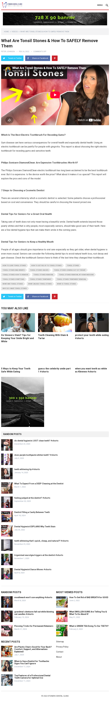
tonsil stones (73, 265)
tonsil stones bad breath (14, 270)
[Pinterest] (55, 58)
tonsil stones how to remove (15, 275)
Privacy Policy (62, 647)
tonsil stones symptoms (13, 279)
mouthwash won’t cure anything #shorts (33, 597)
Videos (15, 32)
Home (6, 32)
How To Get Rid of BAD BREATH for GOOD (88, 597)
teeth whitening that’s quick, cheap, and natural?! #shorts (41, 541)
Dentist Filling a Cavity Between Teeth (32, 512)
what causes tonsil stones (40, 284)
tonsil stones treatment (40, 279)
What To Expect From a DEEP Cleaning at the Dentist (38, 483)
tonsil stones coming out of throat (70, 270)
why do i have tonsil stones (15, 288)
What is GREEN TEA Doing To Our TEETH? (89, 626)
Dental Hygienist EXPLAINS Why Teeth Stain (34, 526)
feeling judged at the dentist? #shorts (32, 498)
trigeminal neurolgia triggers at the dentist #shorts (38, 555)
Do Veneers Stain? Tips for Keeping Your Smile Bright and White (17, 338)
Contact (59, 652)
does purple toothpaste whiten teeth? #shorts (36, 455)
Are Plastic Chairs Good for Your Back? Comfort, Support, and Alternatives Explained (33, 649)
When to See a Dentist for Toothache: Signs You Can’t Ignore (31, 662)
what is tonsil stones (66, 284)
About (59, 657)
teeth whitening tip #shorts (27, 469)
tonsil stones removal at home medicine (76, 275)
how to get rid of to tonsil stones (46, 265)
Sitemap (60, 641)
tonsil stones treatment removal (71, 279)
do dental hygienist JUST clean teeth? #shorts (36, 441)
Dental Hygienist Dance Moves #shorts (32, 569)
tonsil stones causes (39, 270)
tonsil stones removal (43, 275)
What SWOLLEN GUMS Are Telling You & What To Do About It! (88, 613)
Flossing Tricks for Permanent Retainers (33, 626)
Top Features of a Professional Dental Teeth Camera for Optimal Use (32, 676)
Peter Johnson (8, 52)
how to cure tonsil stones (14, 265)
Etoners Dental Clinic (58, 696)
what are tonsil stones (13, 284)
